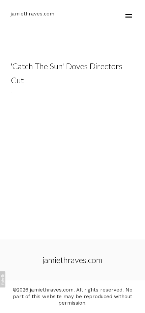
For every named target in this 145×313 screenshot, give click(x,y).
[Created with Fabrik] (2, 279)
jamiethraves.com (72, 260)
